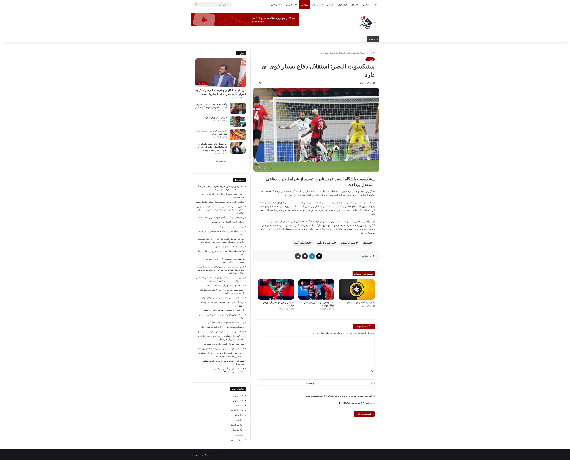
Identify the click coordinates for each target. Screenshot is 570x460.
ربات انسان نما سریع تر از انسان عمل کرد (226, 322)
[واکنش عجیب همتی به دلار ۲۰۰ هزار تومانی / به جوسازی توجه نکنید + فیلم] (238, 108)
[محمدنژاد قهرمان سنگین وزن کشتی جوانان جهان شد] (316, 289)
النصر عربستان (348, 242)
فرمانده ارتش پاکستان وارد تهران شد (228, 222)
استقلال (367, 242)
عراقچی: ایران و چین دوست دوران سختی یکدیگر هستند (219, 202)
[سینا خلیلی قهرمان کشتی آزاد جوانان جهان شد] (276, 289)
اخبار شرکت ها (237, 425)
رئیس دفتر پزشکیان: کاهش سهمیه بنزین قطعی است (221, 217)
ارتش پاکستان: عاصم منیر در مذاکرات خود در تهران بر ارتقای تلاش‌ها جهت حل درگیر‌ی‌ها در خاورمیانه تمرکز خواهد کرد (220, 209)
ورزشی (304, 4)
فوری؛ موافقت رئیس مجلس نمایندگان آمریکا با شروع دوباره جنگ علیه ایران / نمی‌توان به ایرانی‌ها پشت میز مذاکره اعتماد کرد (220, 270)
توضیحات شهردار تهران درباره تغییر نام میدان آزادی (222, 327)
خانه (375, 4)
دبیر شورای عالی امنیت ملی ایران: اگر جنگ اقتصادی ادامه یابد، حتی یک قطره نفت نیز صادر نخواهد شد (212, 147)
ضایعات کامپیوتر (236, 410)
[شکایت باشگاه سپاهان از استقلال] (357, 289)
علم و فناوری (291, 4)
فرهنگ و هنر (317, 4)
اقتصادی (354, 4)
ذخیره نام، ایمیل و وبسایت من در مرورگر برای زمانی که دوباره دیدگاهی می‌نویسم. (339, 396)
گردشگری (342, 4)
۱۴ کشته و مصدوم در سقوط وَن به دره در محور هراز (221, 331)
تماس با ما (195, 454)
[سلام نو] (368, 23)
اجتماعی (330, 4)
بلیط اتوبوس (238, 395)
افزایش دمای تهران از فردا (216, 117)
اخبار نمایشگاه (237, 430)
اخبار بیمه (239, 420)
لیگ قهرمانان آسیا (325, 242)
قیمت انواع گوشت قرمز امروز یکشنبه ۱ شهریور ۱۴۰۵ (220, 348)
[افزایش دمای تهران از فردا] (238, 121)
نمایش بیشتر (220, 161)
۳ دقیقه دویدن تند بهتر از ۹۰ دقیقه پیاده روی (225, 285)
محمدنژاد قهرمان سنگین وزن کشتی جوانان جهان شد (221, 297)
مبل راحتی (239, 405)
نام (373, 370)
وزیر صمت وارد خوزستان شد (231, 226)
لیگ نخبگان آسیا (302, 242)
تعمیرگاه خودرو (237, 439)
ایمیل (372, 383)
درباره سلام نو (207, 454)
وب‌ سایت (310, 383)
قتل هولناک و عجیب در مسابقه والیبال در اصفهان (223, 310)
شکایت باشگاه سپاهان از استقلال (360, 302)
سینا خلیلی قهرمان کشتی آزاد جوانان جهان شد (224, 344)
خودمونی (239, 435)
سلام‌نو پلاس (276, 4)
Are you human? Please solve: (360, 403)
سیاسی (366, 4)
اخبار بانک (239, 415)
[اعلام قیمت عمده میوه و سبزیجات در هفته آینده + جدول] (238, 134)
